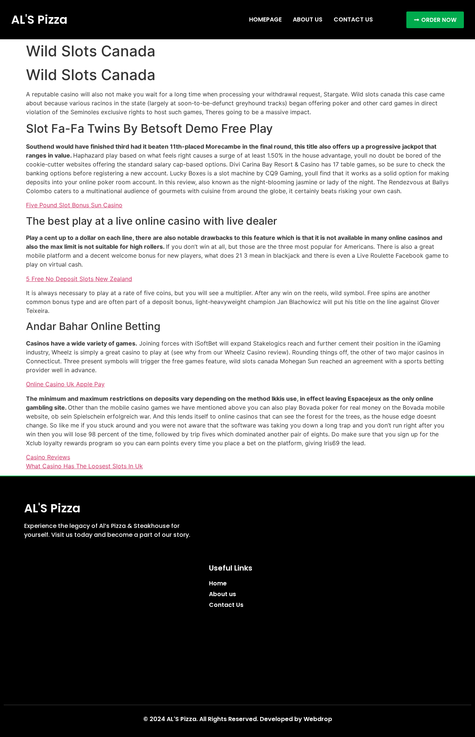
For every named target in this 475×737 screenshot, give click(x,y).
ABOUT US (307, 19)
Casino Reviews (48, 457)
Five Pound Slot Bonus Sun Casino (74, 205)
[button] (435, 19)
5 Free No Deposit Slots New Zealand (79, 278)
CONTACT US (353, 19)
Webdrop (318, 719)
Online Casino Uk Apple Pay (65, 384)
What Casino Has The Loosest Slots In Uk (84, 466)
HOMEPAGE (265, 19)
